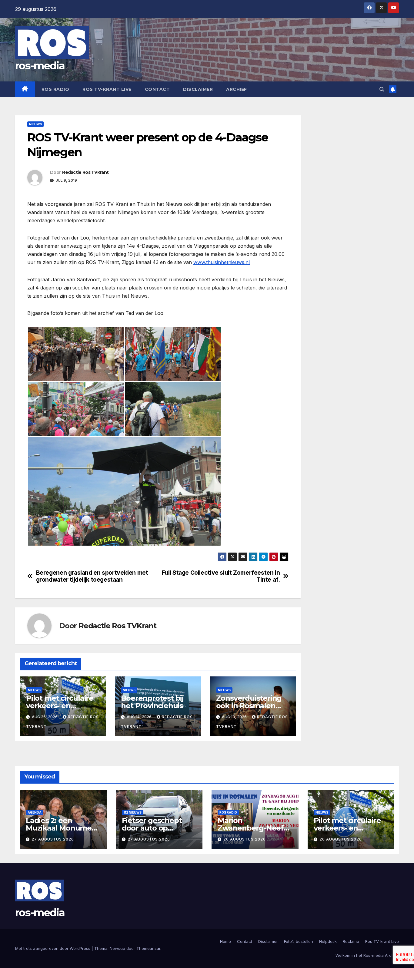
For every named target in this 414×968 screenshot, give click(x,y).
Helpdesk (328, 941)
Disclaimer (198, 89)
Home (225, 941)
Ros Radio (55, 89)
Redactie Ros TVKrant (85, 172)
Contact (157, 89)
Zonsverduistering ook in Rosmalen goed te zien (249, 706)
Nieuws (35, 124)
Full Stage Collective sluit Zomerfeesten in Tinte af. (221, 576)
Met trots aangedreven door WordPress (53, 948)
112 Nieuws (133, 812)
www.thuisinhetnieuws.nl (221, 262)
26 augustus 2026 (244, 839)
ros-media (40, 65)
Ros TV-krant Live (107, 89)
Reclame (351, 941)
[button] (381, 89)
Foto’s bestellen (298, 941)
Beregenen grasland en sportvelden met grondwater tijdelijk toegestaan (92, 576)
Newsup (117, 948)
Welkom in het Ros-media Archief (367, 955)
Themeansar (148, 948)
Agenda (35, 812)
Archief (236, 89)
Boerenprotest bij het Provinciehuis (152, 702)
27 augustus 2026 (53, 839)
